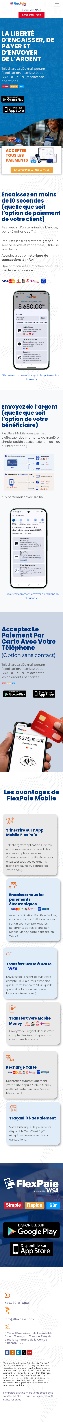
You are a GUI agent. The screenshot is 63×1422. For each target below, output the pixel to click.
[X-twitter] (24, 1352)
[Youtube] (29, 1352)
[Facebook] (7, 1352)
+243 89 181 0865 (17, 1303)
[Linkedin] (18, 1352)
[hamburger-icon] (56, 4)
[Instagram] (12, 1352)
